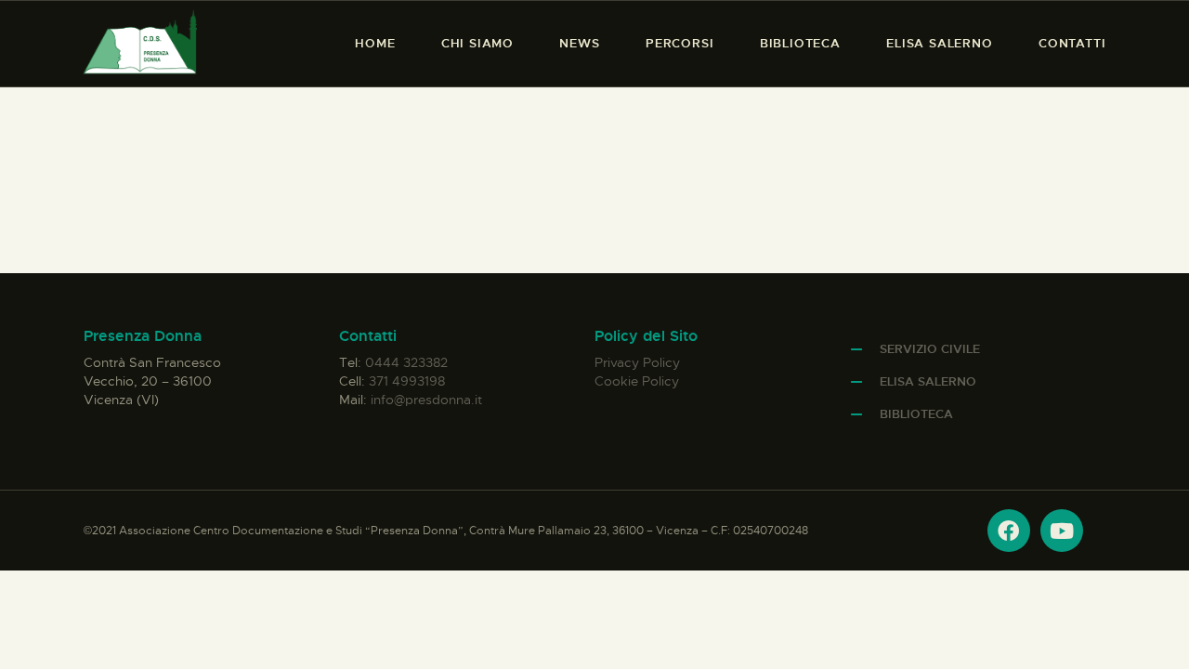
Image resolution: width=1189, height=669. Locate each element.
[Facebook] (1008, 530)
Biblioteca (916, 414)
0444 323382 (406, 362)
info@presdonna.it (426, 399)
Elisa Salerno (928, 381)
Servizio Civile (930, 349)
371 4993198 (407, 381)
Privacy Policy (637, 362)
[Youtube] (1061, 530)
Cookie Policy (636, 381)
